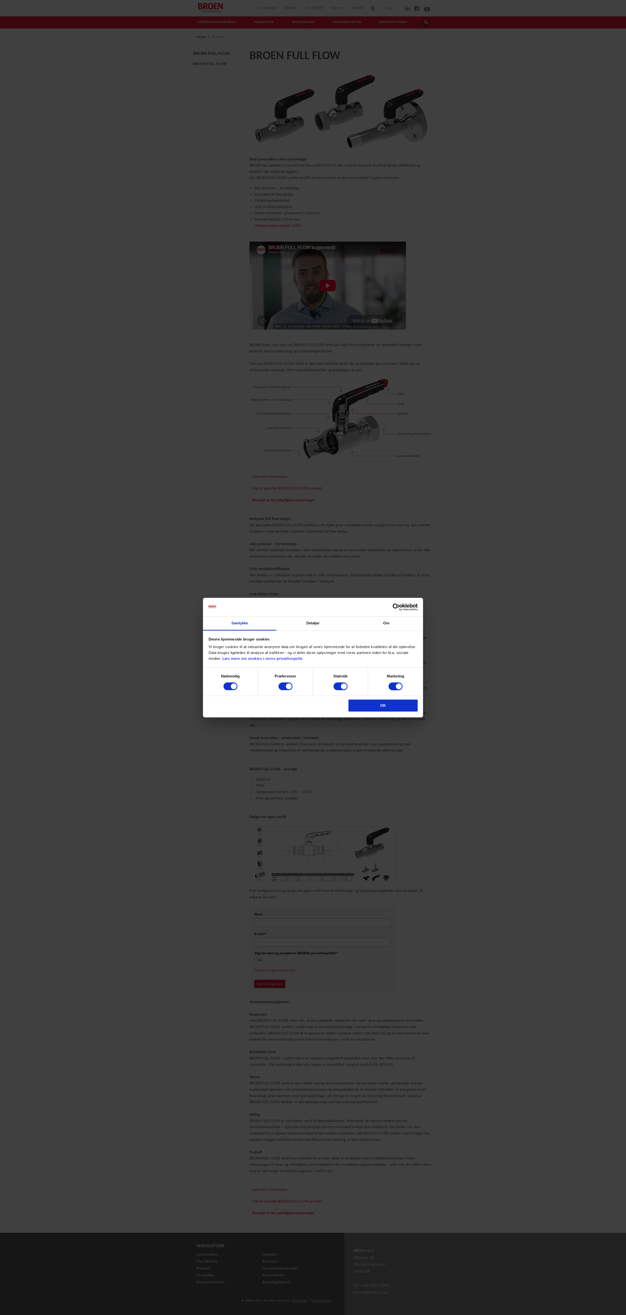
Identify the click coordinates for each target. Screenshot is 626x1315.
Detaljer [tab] (313, 623)
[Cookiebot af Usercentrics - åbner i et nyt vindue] (396, 607)
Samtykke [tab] (239, 623)
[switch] (285, 686)
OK (383, 706)
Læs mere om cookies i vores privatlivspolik (262, 659)
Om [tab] (386, 623)
